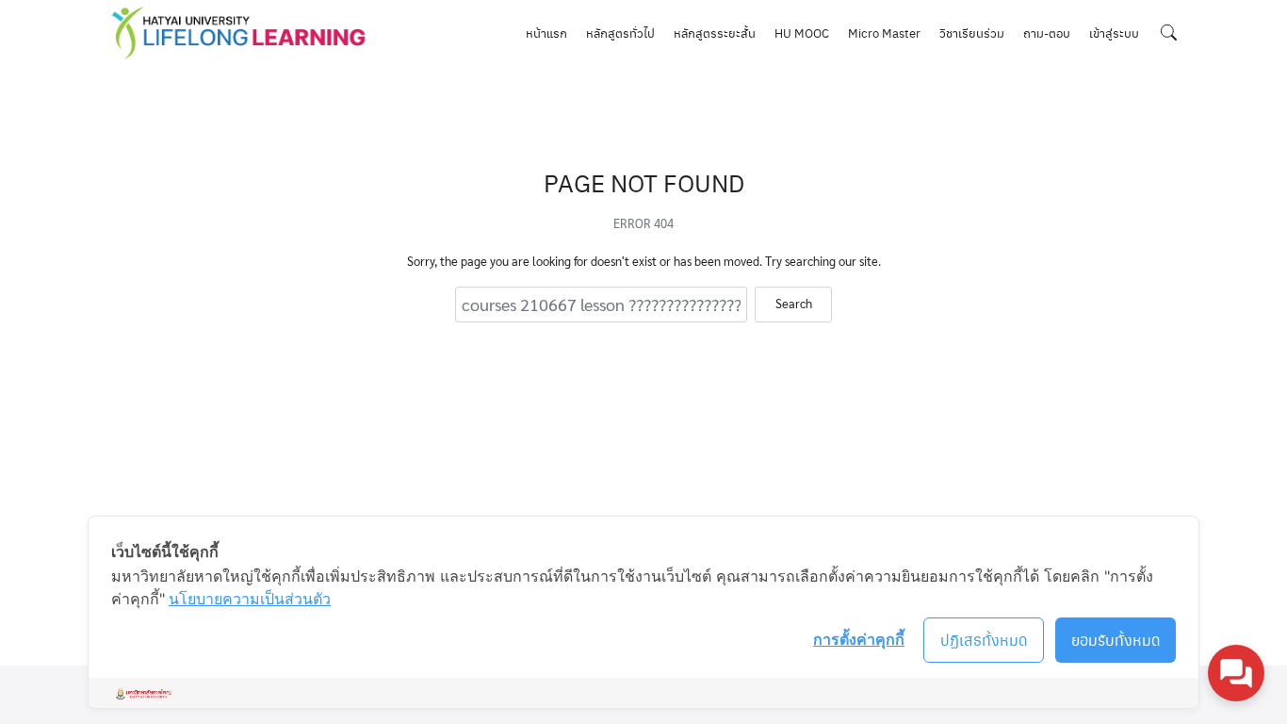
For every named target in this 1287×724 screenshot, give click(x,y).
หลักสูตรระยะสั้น (715, 32)
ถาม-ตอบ (1046, 32)
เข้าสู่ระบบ (1114, 32)
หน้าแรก (546, 32)
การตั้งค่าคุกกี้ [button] (858, 639)
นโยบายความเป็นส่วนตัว (250, 598)
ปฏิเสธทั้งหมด (984, 639)
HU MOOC (801, 32)
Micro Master (884, 32)
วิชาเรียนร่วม (971, 32)
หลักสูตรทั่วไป (620, 32)
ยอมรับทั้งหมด (1116, 639)
